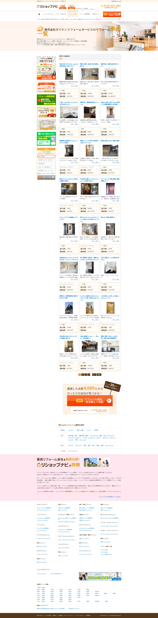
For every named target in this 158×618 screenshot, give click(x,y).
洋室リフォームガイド (84, 538)
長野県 (87, 593)
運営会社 (55, 615)
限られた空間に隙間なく (109, 217)
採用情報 (88, 615)
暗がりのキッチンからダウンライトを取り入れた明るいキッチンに (89, 219)
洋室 (84, 445)
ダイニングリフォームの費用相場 (86, 528)
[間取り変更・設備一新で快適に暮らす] (90, 79)
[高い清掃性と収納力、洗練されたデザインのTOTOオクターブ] (90, 273)
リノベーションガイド (42, 530)
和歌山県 (97, 595)
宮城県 (61, 589)
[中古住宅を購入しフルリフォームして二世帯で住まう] (90, 194)
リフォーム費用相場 (84, 14)
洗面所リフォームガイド (84, 520)
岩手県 (52, 589)
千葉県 (78, 591)
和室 (89, 445)
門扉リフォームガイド (63, 555)
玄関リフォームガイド (42, 562)
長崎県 (61, 601)
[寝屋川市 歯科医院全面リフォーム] (90, 117)
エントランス (109, 445)
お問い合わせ (40, 615)
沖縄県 (106, 601)
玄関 (102, 445)
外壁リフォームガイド (63, 510)
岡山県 (61, 597)
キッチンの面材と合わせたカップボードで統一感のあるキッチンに (89, 298)
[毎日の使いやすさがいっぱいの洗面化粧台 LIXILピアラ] (69, 79)
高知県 (69, 599)
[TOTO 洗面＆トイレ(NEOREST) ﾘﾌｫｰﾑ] (110, 273)
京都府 (61, 595)
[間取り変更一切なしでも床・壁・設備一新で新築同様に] (110, 351)
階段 (98, 445)
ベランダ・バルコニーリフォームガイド (109, 526)
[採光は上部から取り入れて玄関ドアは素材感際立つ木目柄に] (110, 117)
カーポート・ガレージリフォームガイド (109, 533)
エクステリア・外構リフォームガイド (66, 521)
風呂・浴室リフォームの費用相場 (86, 507)
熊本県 (69, 601)
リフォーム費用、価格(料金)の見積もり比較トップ (48, 19)
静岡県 (105, 593)
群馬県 (61, 591)
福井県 (69, 593)
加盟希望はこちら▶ (116, 1)
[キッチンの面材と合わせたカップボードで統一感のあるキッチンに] (90, 313)
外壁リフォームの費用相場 (64, 507)
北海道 (43, 587)
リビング (70, 445)
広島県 (69, 597)
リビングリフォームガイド (64, 531)
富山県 (52, 593)
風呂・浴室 (80, 430)
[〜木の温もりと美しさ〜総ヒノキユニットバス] (110, 313)
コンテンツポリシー (79, 615)
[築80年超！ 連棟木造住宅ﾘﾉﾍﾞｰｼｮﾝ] (110, 79)
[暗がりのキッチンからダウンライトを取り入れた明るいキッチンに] (90, 234)
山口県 (78, 597)
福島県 (87, 589)
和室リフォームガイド (42, 546)
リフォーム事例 (73, 14)
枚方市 (66, 19)
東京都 (87, 591)
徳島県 (43, 599)
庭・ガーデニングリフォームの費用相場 (109, 518)
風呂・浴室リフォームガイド (85, 510)
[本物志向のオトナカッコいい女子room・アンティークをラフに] (69, 273)
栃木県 (52, 591)
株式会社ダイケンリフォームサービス (86, 19)
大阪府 (62, 19)
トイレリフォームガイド (42, 520)
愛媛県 (61, 599)
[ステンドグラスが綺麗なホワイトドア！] (69, 234)
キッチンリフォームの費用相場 (44, 507)
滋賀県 (52, 595)
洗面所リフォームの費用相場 (85, 518)
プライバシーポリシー (46, 173)
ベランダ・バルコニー (74, 437)
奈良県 (87, 595)
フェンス (70, 440)
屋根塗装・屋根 (83, 435)
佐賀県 (52, 601)
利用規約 (39, 173)
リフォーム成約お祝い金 (55, 573)
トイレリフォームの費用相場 (43, 518)
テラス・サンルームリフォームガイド (66, 539)
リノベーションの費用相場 (43, 528)
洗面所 (96, 430)
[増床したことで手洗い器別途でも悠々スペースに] (90, 156)
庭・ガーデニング (109, 435)
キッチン (70, 430)
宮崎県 (87, 601)
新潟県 (43, 593)
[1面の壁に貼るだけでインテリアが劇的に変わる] (69, 351)
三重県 (43, 595)
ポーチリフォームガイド (42, 554)
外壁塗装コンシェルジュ (74, 608)
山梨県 (78, 593)
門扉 (76, 440)
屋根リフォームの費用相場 (106, 507)
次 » (94, 374)
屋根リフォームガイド (105, 510)
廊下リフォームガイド (84, 546)
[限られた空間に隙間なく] (110, 234)
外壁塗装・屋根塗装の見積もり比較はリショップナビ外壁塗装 (51, 608)
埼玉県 (69, 591)
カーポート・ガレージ (108, 437)
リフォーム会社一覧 (61, 14)
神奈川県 (97, 591)
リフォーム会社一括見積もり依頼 (111, 14)
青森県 (43, 589)
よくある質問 (48, 615)
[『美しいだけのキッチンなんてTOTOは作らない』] (69, 117)
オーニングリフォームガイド (85, 554)
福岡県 (43, 601)
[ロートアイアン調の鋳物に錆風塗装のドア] (110, 194)
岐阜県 (96, 593)
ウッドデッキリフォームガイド (44, 538)
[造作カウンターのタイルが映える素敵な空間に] (69, 194)
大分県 (78, 601)
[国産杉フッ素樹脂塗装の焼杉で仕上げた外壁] (69, 313)
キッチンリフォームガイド (43, 510)
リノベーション (72, 451)
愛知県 (114, 593)
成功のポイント (96, 14)
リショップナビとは (48, 14)
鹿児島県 (97, 601)
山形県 (78, 589)
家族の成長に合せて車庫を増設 (110, 140)
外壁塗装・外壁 (72, 435)
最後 (99, 374)
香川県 (52, 599)
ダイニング (78, 445)
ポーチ (99, 437)
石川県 (61, 593)
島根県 (52, 597)
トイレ (89, 430)
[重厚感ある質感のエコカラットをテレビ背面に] (69, 156)
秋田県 (69, 589)
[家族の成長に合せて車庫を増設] (110, 156)
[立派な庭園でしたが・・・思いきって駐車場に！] (90, 351)
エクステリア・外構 (96, 435)
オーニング (82, 440)
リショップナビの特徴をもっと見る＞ (110, 496)
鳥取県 (43, 597)
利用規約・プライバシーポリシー (66, 615)
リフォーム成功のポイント (106, 554)
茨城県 (43, 591)
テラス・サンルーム (89, 437)
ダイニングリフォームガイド (85, 530)
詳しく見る (74, 86)
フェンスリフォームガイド (64, 547)
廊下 (93, 445)
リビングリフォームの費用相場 (65, 529)
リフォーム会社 (73, 19)
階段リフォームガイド (105, 541)
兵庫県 (78, 595)
